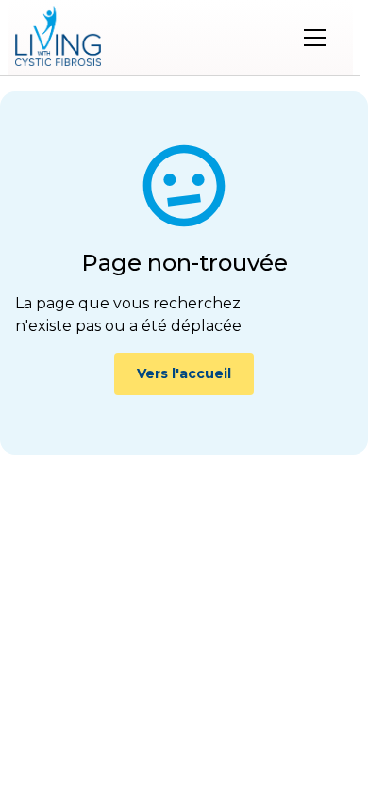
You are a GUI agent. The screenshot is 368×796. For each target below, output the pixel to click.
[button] (315, 37)
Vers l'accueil (184, 373)
